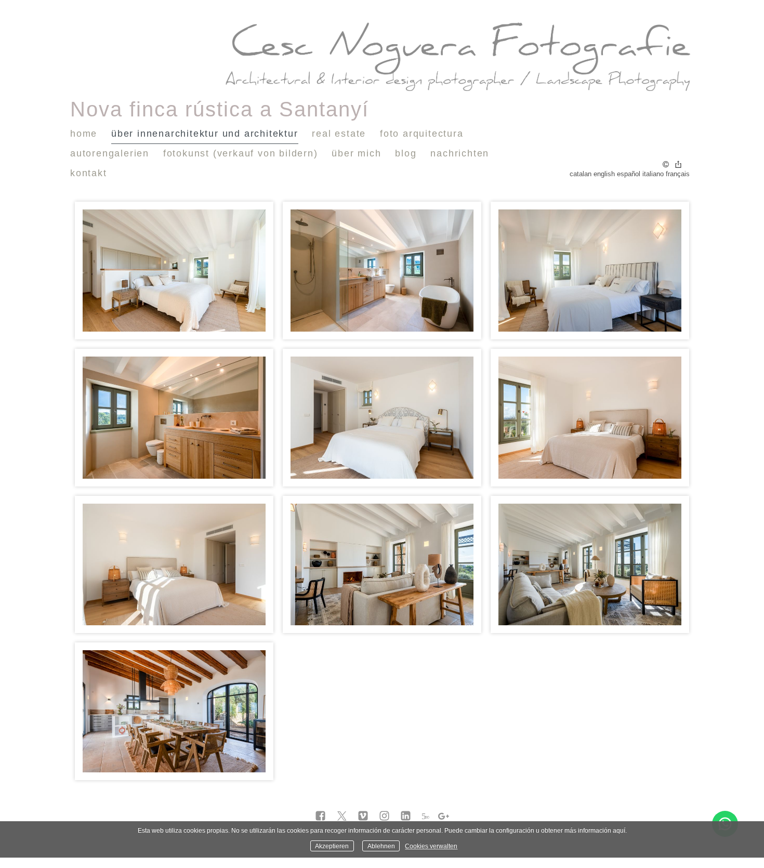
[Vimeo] (363, 816)
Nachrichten (459, 153)
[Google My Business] (444, 816)
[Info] (666, 165)
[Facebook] (320, 816)
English (604, 174)
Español (628, 174)
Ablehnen (381, 846)
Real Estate (339, 133)
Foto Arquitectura (422, 133)
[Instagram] (384, 816)
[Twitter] (342, 816)
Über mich (356, 153)
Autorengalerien (109, 153)
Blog (405, 153)
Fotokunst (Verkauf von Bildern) (240, 153)
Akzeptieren (332, 846)
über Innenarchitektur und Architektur (204, 133)
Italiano (653, 174)
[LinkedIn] (406, 816)
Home (83, 133)
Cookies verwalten (431, 846)
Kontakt (88, 173)
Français (678, 174)
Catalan (580, 174)
